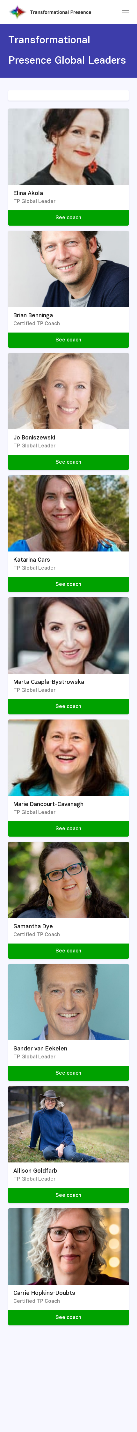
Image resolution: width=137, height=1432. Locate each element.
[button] (125, 12)
